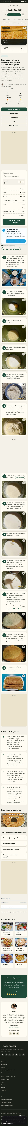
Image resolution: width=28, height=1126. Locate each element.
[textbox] (14, 907)
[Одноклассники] (20, 1054)
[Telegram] (3, 1)
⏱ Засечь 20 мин (20, 477)
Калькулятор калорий (6, 1099)
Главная (3, 1061)
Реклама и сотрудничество (8, 1070)
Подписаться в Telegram (16, 241)
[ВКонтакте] (14, 1033)
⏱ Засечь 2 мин (17, 608)
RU (22, 1)
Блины (5, 56)
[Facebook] (23, 1054)
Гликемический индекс (7, 1105)
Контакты (3, 1067)
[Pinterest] (8, 1)
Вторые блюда (6, 19)
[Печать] (14, 121)
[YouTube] (10, 1)
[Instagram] (6, 1)
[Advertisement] (14, 148)
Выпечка (20, 19)
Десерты (3, 1090)
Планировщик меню (6, 1097)
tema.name (18, 1113)
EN (25, 1)
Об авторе (4, 1064)
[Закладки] (5, 15)
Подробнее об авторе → (14, 1027)
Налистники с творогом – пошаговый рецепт (6, 935)
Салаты (3, 1087)
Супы (14, 19)
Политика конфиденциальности (9, 1072)
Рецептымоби (8, 1045)
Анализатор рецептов (6, 1102)
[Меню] (23, 14)
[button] (14, 35)
